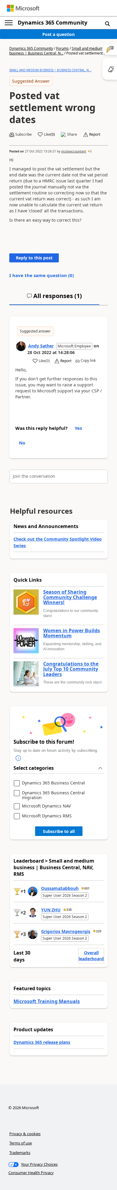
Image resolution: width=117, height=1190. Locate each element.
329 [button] (98, 931)
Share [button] (72, 134)
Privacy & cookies (24, 1133)
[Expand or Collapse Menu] (8, 22)
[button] (107, 23)
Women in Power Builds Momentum (71, 633)
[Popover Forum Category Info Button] (18, 758)
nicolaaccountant (73, 151)
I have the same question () (41, 275)
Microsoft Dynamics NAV (46, 806)
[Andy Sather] (21, 346)
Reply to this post (34, 258)
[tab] (54, 298)
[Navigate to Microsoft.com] (23, 8)
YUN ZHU (51, 910)
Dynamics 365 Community (52, 22)
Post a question (58, 34)
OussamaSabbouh (60, 888)
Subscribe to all (59, 831)
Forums (62, 48)
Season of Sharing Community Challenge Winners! (70, 597)
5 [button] (91, 151)
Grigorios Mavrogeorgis (65, 931)
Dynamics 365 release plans (42, 1042)
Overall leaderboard (91, 955)
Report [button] (94, 134)
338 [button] (69, 910)
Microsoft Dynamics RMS (47, 816)
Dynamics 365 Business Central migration (53, 795)
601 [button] (87, 888)
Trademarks (19, 1152)
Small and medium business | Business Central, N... (56, 51)
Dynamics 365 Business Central (53, 783)
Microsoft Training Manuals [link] (47, 1001)
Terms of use (20, 1143)
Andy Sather (41, 346)
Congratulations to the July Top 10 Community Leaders (70, 669)
